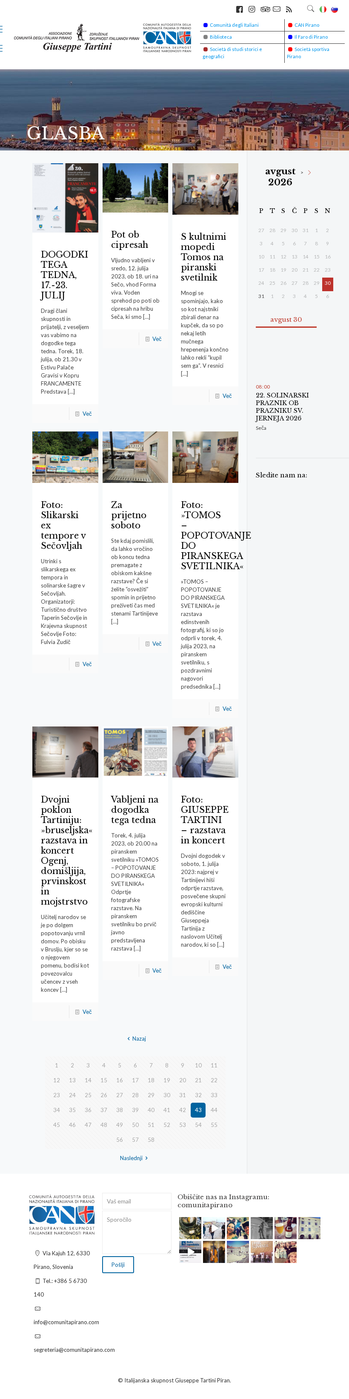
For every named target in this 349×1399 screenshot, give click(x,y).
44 (214, 1110)
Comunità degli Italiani (234, 25)
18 (151, 1080)
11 (214, 1065)
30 (166, 1095)
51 (151, 1124)
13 (72, 1080)
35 (72, 1110)
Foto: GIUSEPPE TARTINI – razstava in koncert (205, 820)
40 (151, 1110)
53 (182, 1124)
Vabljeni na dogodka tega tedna (134, 810)
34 (56, 1110)
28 (135, 1095)
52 (166, 1124)
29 (151, 1095)
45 (56, 1124)
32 (198, 1095)
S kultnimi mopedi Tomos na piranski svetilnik (203, 257)
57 (135, 1139)
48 (103, 1124)
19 (166, 1080)
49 (119, 1124)
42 (182, 1110)
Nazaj (139, 1038)
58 (151, 1139)
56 (119, 1139)
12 (56, 1080)
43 (198, 1110)
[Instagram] (196, 1234)
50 (135, 1124)
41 (166, 1110)
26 (103, 1095)
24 (72, 1095)
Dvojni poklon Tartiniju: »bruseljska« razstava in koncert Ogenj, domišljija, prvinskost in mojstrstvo (67, 851)
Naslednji (131, 1158)
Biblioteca (221, 37)
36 (88, 1110)
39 (135, 1110)
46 (72, 1124)
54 (198, 1124)
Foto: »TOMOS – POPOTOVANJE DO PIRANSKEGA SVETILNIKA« (216, 535)
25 (88, 1095)
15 (103, 1080)
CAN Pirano (307, 25)
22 (214, 1080)
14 (88, 1080)
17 (135, 1080)
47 (88, 1124)
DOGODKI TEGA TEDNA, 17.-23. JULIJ (64, 275)
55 (214, 1124)
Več (87, 413)
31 (182, 1095)
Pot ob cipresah (129, 240)
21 (198, 1080)
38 (119, 1110)
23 (56, 1095)
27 (119, 1095)
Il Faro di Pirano (311, 37)
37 (103, 1110)
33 (214, 1095)
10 (198, 1065)
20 (182, 1080)
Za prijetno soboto (128, 515)
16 (119, 1080)
